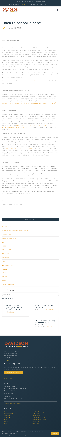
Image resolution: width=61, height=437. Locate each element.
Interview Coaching (38, 412)
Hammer (6, 254)
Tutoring (7, 417)
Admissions (7, 234)
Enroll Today (8, 378)
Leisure (5, 269)
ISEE (5, 261)
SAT (4, 280)
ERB (4, 246)
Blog (5, 423)
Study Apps (35, 413)
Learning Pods (8, 413)
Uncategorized (8, 284)
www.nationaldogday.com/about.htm (19, 148)
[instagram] (8, 360)
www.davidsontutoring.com (30, 81)
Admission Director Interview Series (16, 230)
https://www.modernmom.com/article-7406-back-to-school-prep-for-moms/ (29, 103)
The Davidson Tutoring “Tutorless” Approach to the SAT (45, 323)
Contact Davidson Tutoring (12, 403)
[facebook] (5, 360)
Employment (36, 415)
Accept (55, 433)
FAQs (6, 421)
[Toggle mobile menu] (58, 10)
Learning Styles (8, 265)
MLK (4, 273)
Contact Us (35, 421)
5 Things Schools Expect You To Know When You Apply (14, 307)
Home (6, 412)
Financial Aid (7, 250)
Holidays (6, 257)
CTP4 (5, 242)
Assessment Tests (9, 238)
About (6, 419)
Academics (7, 227)
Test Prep (7, 415)
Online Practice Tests (38, 417)
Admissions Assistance (39, 419)
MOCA (5, 277)
